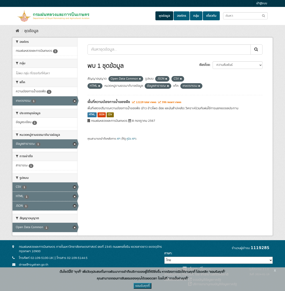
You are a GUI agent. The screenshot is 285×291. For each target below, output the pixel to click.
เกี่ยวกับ (211, 15)
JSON (101, 115)
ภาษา (167, 253)
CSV (110, 115)
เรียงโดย (204, 65)
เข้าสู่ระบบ (261, 3)
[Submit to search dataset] (263, 15)
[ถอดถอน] (140, 79)
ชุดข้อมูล (164, 15)
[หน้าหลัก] (17, 31)
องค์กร (181, 15)
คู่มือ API (131, 139)
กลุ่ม (196, 15)
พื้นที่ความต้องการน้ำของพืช (109, 102)
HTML (92, 115)
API (118, 139)
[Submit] (256, 49)
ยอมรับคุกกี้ (142, 286)
